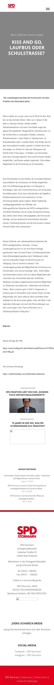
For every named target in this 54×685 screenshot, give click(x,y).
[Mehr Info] (47, 3)
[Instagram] (29, 670)
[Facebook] (25, 670)
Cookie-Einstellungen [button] (27, 681)
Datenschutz (41, 677)
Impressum (27, 677)
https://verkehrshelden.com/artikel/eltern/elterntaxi (24, 373)
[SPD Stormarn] (11, 6)
